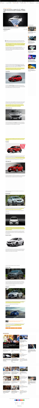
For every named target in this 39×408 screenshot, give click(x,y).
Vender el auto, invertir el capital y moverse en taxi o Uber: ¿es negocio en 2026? (32, 52)
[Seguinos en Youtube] (21, 400)
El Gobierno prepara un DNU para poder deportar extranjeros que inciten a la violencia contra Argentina (32, 350)
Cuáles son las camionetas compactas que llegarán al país (32, 70)
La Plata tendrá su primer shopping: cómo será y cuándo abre (23, 373)
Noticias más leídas (6, 333)
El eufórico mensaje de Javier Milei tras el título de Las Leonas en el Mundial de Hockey (23, 346)
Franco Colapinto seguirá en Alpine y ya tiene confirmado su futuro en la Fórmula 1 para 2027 (32, 61)
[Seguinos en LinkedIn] (19, 400)
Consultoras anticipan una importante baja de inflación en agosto (23, 350)
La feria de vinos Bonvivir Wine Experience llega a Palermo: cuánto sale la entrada (6, 392)
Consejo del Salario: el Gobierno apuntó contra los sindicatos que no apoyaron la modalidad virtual (7, 373)
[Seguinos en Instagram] (18, 400)
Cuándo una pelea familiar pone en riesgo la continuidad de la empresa (24, 386)
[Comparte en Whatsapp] (6, 29)
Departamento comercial (22, 402)
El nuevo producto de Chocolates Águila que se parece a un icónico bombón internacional (6, 350)
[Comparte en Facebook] (3, 29)
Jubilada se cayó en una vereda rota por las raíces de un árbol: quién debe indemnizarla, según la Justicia (24, 378)
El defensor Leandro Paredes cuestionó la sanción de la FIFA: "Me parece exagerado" (15, 373)
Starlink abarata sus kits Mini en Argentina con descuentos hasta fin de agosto (7, 360)
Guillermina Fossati (5, 30)
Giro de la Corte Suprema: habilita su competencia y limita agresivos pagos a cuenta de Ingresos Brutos (23, 360)
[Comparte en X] (5, 29)
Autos (6, 8)
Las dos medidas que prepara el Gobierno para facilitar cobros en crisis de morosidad (11, 345)
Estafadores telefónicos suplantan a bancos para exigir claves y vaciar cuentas (15, 392)
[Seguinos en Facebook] (15, 400)
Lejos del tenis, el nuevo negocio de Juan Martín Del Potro (15, 382)
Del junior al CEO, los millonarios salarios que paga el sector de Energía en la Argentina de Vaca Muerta (32, 382)
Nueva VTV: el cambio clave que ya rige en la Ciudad (32, 32)
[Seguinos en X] (16, 400)
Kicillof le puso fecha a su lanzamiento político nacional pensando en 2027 (23, 341)
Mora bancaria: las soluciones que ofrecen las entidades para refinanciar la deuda (23, 355)
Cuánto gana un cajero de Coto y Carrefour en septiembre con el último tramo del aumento (7, 382)
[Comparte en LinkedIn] (7, 29)
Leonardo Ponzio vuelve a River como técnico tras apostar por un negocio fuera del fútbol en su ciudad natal (23, 392)
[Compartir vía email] (9, 29)
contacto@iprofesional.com (19, 406)
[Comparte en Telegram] (8, 29)
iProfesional (4, 8)
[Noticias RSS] (22, 400)
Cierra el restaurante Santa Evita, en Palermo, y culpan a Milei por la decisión (15, 350)
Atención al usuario (16, 402)
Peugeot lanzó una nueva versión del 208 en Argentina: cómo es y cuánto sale (31, 42)
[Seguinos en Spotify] (23, 400)
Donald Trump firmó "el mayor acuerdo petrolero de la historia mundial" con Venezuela (23, 382)
